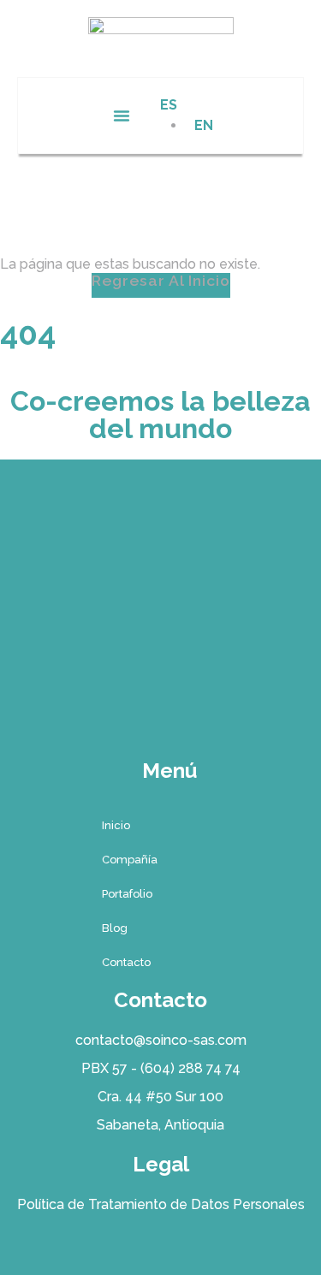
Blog (115, 928)
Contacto (126, 962)
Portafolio (127, 893)
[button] (121, 115)
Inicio (116, 825)
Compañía (130, 859)
